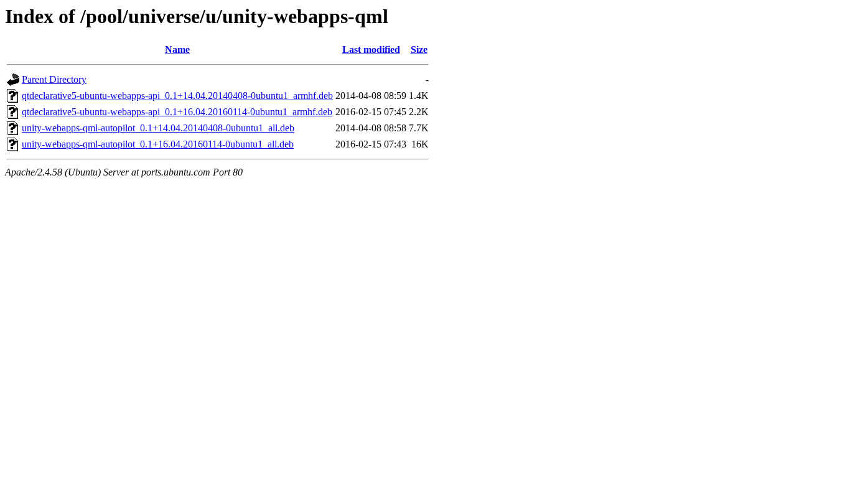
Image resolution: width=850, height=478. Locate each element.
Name (177, 49)
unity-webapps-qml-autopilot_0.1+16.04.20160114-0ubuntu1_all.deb (158, 144)
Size (419, 49)
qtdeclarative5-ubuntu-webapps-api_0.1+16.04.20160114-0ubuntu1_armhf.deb (177, 111)
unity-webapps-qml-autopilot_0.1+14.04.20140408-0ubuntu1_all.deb (158, 128)
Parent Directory (54, 79)
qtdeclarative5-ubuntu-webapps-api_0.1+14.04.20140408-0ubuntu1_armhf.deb (177, 95)
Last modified (371, 49)
